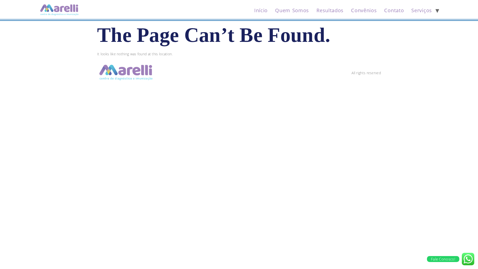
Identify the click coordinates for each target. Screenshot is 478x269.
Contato (394, 10)
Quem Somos (292, 10)
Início (261, 10)
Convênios (364, 10)
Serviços (421, 10)
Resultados (330, 10)
